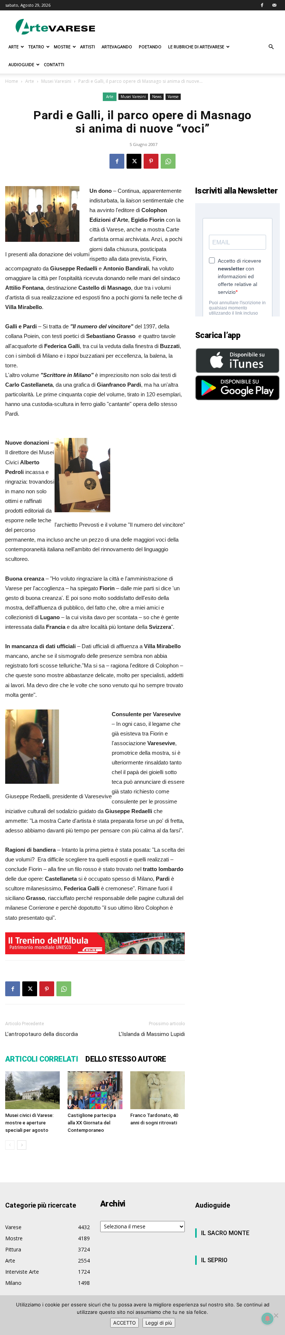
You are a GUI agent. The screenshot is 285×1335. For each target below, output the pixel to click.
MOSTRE (62, 46)
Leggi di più (158, 1323)
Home (11, 81)
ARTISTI (87, 46)
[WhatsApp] (168, 161)
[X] (134, 161)
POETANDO (150, 46)
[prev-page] (9, 1145)
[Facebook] (262, 5)
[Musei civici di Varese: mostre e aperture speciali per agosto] (32, 1090)
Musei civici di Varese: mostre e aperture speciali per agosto (29, 1122)
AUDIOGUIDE (21, 64)
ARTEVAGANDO (117, 46)
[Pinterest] (151, 161)
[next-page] (21, 1145)
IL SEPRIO (214, 1260)
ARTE (14, 46)
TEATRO (36, 46)
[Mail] (274, 5)
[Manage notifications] (267, 1319)
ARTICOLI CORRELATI (41, 1059)
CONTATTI (54, 64)
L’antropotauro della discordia (41, 1034)
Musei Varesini (56, 81)
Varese (173, 96)
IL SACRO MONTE (225, 1233)
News (156, 96)
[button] (271, 47)
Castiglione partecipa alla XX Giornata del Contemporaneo (92, 1122)
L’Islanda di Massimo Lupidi (152, 1034)
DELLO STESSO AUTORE (125, 1059)
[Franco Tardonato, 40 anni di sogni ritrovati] (157, 1090)
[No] (275, 1315)
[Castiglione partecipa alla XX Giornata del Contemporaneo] (95, 1090)
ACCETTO (124, 1323)
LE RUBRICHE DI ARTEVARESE (196, 46)
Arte (29, 81)
